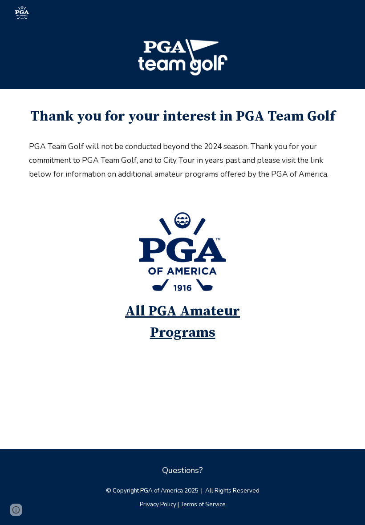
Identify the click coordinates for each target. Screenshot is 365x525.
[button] (16, 510)
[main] (182, 116)
